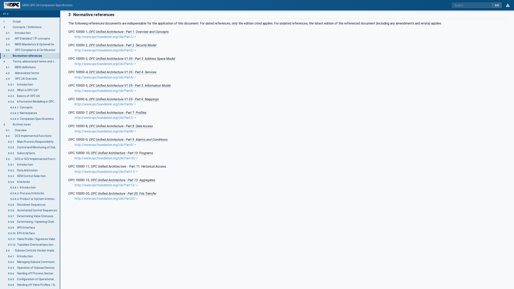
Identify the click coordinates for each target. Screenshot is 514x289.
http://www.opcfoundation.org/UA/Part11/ (105, 172)
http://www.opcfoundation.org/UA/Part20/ (105, 198)
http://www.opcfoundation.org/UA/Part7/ (104, 118)
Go (497, 5)
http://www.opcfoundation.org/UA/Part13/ (105, 185)
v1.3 (5, 14)
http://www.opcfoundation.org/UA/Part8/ (104, 131)
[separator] (60, 149)
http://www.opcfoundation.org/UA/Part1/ (104, 37)
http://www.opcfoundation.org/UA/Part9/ (104, 145)
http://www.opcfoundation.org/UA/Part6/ (104, 104)
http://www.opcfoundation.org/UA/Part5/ (104, 91)
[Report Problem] (508, 5)
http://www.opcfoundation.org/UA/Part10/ (105, 158)
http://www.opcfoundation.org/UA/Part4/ (104, 77)
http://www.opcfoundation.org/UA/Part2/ (104, 50)
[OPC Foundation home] (12, 5)
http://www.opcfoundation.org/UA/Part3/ (104, 64)
